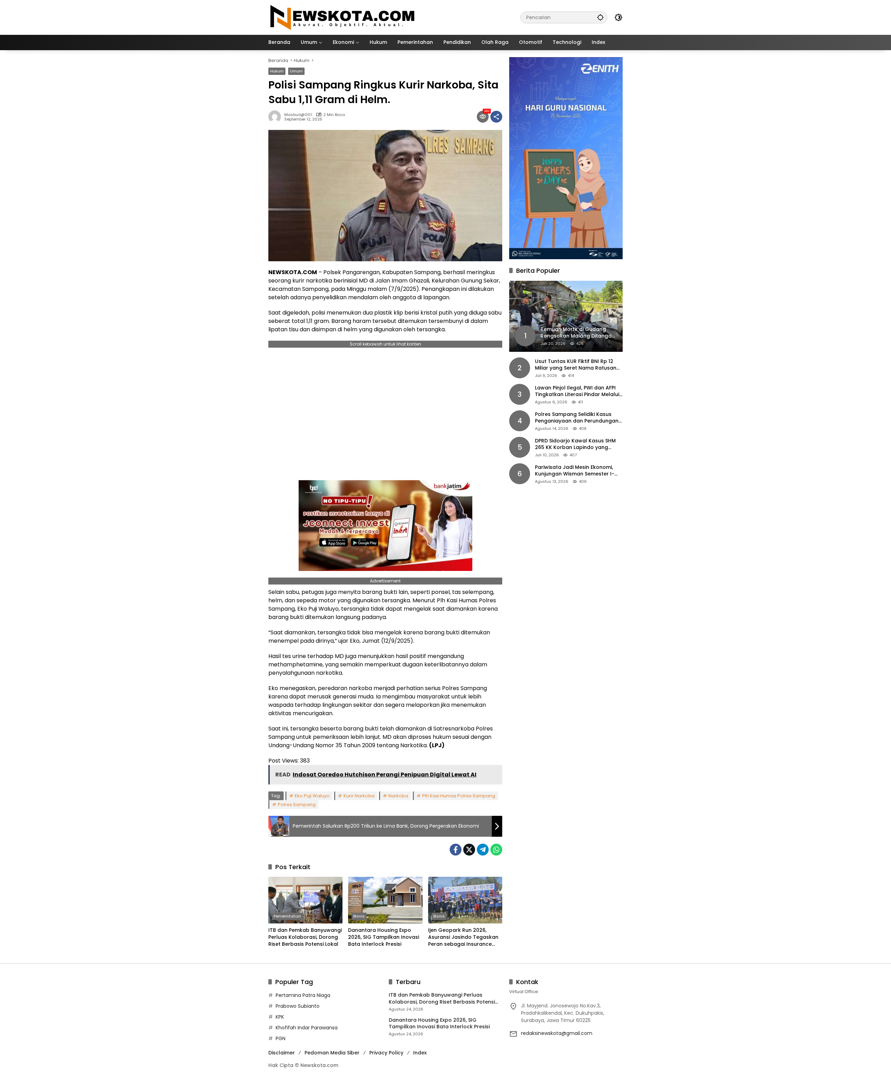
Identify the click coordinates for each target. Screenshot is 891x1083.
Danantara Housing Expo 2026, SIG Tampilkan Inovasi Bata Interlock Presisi (383, 937)
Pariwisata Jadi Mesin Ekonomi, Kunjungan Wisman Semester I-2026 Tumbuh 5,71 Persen (574, 471)
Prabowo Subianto (298, 1006)
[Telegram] (483, 850)
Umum (296, 71)
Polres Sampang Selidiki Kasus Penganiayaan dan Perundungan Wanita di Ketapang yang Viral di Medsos (577, 418)
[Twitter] (469, 850)
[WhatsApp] (496, 850)
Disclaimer (281, 1052)
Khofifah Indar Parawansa (307, 1027)
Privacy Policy (386, 1052)
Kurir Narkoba (359, 795)
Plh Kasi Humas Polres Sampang (458, 795)
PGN (280, 1038)
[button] (600, 17)
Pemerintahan (287, 916)
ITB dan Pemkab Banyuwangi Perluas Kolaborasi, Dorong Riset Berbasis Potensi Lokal (305, 937)
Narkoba (398, 795)
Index (420, 1052)
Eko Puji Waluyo (312, 795)
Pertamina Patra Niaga (303, 995)
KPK (280, 1016)
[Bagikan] (496, 117)
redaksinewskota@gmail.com (556, 1033)
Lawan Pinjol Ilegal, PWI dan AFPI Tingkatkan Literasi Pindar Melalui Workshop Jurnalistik (577, 391)
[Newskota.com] (342, 17)
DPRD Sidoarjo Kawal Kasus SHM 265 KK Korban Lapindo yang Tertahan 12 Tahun (575, 444)
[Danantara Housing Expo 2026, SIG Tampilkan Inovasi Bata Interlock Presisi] (385, 900)
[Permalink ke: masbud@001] (276, 116)
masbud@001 (298, 115)
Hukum (277, 71)
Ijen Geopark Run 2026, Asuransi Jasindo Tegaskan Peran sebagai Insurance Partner (463, 937)
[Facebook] (456, 850)
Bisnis (359, 916)
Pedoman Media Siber (332, 1052)
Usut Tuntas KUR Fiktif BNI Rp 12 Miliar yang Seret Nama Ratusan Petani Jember (575, 365)
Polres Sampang (297, 804)
